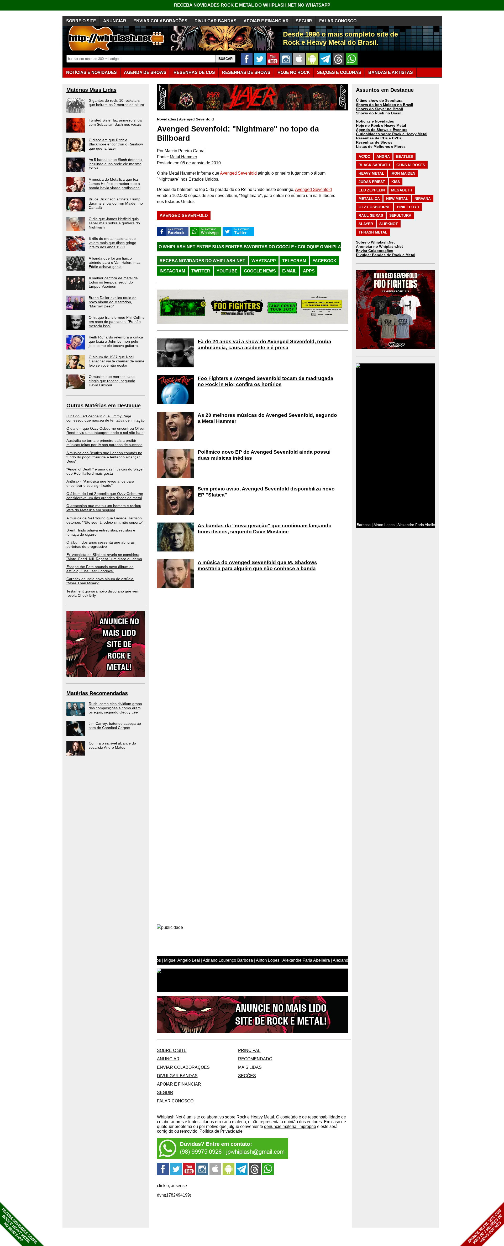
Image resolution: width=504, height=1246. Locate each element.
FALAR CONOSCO (337, 21)
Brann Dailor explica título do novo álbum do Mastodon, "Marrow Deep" (112, 302)
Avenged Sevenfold (196, 119)
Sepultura (400, 215)
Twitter (200, 271)
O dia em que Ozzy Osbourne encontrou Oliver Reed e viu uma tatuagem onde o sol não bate (105, 430)
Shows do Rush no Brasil (378, 113)
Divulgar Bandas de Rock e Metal (385, 255)
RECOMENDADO (255, 1059)
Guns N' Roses (410, 165)
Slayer (366, 224)
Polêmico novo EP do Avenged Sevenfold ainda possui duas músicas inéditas (264, 455)
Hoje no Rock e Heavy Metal (381, 125)
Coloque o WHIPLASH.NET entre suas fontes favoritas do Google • (314, 247)
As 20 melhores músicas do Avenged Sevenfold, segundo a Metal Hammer (267, 418)
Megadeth (401, 190)
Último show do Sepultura (379, 100)
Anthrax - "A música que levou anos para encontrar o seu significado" (100, 483)
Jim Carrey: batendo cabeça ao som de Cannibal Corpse (115, 725)
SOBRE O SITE (81, 21)
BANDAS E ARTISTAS (390, 72)
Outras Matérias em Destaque (103, 405)
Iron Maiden (403, 173)
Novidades (166, 119)
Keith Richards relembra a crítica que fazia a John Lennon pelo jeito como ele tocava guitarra (116, 341)
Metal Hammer (183, 157)
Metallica (369, 198)
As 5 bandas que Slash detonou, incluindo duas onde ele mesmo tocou (116, 164)
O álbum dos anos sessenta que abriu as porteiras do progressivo (100, 544)
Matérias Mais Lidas (91, 90)
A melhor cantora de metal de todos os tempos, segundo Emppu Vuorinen (113, 282)
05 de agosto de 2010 (200, 163)
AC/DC (364, 156)
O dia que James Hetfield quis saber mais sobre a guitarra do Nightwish (114, 223)
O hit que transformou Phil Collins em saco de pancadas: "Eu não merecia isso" (116, 321)
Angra (383, 156)
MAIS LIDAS (250, 1067)
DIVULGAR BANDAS (216, 21)
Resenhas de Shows (374, 142)
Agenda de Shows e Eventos (381, 130)
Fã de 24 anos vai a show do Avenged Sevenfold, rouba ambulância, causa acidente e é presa (264, 344)
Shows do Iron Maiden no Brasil (384, 105)
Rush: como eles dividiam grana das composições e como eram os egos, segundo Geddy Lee (115, 708)
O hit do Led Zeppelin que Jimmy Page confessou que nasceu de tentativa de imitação (105, 418)
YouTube (227, 271)
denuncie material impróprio (290, 1126)
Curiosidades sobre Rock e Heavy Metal (391, 134)
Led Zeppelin (372, 190)
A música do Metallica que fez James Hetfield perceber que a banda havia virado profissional (114, 183)
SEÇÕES (339, 72)
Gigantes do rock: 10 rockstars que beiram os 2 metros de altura (116, 102)
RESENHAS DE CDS (194, 72)
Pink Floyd (408, 207)
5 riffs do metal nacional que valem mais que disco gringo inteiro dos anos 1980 (112, 242)
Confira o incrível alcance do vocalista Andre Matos (112, 745)
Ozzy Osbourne (375, 207)
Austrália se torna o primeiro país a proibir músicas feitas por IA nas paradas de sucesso (104, 442)
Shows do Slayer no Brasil (379, 109)
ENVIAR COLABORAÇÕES (160, 21)
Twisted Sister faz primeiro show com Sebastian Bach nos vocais (115, 122)
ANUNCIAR (114, 21)
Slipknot (388, 224)
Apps (309, 271)
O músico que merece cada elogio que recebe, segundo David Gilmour (112, 380)
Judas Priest (372, 182)
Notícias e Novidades (375, 121)
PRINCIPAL (249, 1050)
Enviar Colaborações (374, 251)
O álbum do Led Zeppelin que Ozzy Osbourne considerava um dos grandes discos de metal (104, 496)
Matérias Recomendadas (97, 693)
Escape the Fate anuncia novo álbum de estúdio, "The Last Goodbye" (100, 569)
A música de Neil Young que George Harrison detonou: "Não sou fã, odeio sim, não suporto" (104, 520)
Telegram (294, 261)
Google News (260, 271)
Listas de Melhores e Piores (381, 146)
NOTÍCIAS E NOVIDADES (91, 72)
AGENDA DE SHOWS (145, 72)
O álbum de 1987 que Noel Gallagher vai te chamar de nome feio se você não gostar (116, 361)
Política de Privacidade (221, 1131)
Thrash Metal (373, 232)
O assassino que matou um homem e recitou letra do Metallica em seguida (103, 508)
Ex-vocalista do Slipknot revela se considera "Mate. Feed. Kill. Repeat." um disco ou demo (104, 557)
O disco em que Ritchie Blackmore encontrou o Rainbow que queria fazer (116, 144)
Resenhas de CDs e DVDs (379, 138)
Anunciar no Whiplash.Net (379, 246)
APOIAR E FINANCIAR (266, 21)
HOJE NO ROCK (293, 72)
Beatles (404, 156)
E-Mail (289, 271)
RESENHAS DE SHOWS (246, 72)
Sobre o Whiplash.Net (375, 242)
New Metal (397, 198)
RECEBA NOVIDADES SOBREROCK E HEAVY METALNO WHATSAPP (19, 1226)
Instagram (172, 271)
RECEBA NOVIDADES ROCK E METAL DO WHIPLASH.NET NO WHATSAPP (252, 5)
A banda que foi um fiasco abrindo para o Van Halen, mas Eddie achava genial (114, 262)
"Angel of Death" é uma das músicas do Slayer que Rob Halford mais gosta (105, 471)
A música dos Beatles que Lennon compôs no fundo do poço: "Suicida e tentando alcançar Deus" (104, 457)
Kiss (395, 182)
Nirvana (422, 198)
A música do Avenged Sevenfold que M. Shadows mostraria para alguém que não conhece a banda (257, 565)
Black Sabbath (374, 165)
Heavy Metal (371, 173)
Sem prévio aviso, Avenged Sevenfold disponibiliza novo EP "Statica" (266, 492)
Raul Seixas (371, 215)
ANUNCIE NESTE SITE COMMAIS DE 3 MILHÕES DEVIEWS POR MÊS (485, 1227)
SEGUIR (304, 21)
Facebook (324, 261)
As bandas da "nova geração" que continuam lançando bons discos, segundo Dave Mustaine (265, 528)
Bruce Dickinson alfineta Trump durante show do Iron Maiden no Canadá (116, 203)
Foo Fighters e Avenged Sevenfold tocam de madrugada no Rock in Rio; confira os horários (265, 381)
